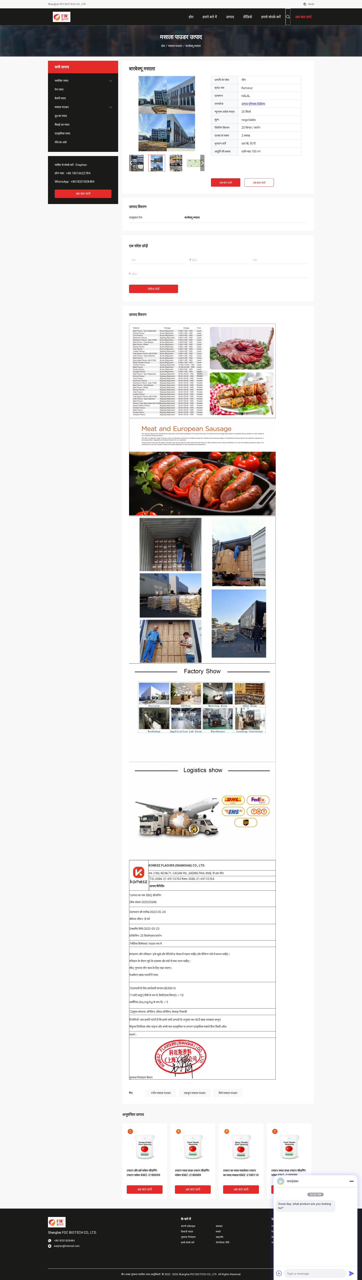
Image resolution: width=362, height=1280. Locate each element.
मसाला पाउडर (175, 46)
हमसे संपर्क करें (187, 1242)
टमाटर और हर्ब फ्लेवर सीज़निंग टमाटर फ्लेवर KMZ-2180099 (143, 1173)
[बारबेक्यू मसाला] (166, 113)
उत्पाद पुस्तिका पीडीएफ (253, 103)
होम (163, 46)
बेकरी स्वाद (60, 98)
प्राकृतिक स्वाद (62, 133)
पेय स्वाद (59, 89)
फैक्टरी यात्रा (187, 1231)
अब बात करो (83, 194)
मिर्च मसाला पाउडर (228, 1093)
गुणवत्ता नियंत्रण (188, 1237)
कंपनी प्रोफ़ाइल (188, 1226)
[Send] (351, 1273)
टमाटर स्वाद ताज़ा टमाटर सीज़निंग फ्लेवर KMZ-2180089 (192, 1173)
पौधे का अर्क (61, 142)
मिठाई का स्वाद (62, 124)
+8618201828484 (82, 181)
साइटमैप (219, 1237)
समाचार (219, 1226)
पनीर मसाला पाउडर (161, 1093)
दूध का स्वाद (61, 116)
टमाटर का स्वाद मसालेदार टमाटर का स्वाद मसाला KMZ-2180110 (241, 1173)
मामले (218, 1231)
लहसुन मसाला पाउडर (195, 1093)
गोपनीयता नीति (222, 1242)
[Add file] (279, 1273)
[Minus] (351, 1181)
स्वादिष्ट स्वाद (61, 80)
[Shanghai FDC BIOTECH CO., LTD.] (61, 16)
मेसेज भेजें (153, 289)
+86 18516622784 (78, 173)
